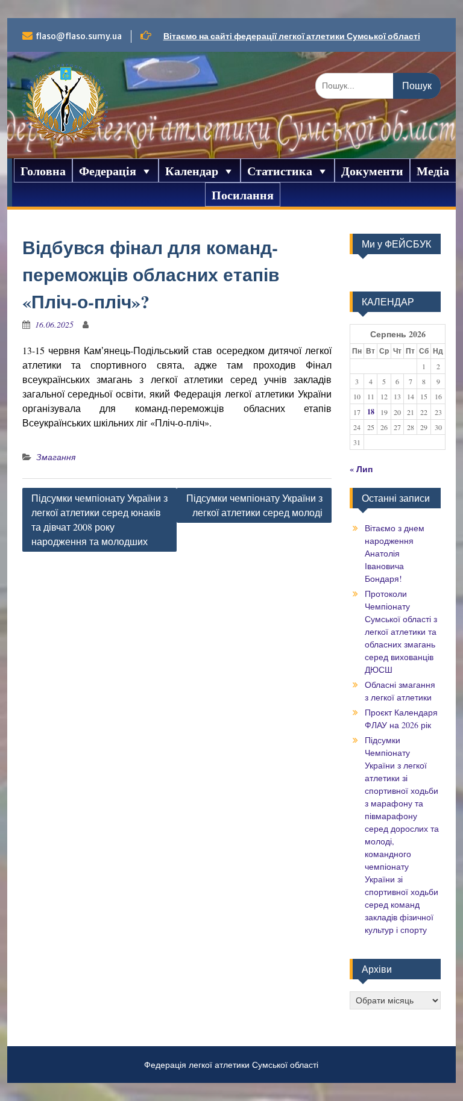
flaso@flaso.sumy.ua (79, 36)
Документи (372, 171)
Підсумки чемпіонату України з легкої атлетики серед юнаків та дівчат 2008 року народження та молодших (99, 519)
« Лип (361, 469)
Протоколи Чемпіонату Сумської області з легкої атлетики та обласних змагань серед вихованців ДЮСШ (401, 631)
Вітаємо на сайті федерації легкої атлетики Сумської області (291, 36)
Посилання (243, 195)
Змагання (55, 457)
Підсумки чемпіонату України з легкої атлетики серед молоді (254, 505)
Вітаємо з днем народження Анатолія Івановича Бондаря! (394, 553)
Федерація (107, 171)
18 (370, 412)
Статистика (279, 171)
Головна (43, 171)
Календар (191, 171)
